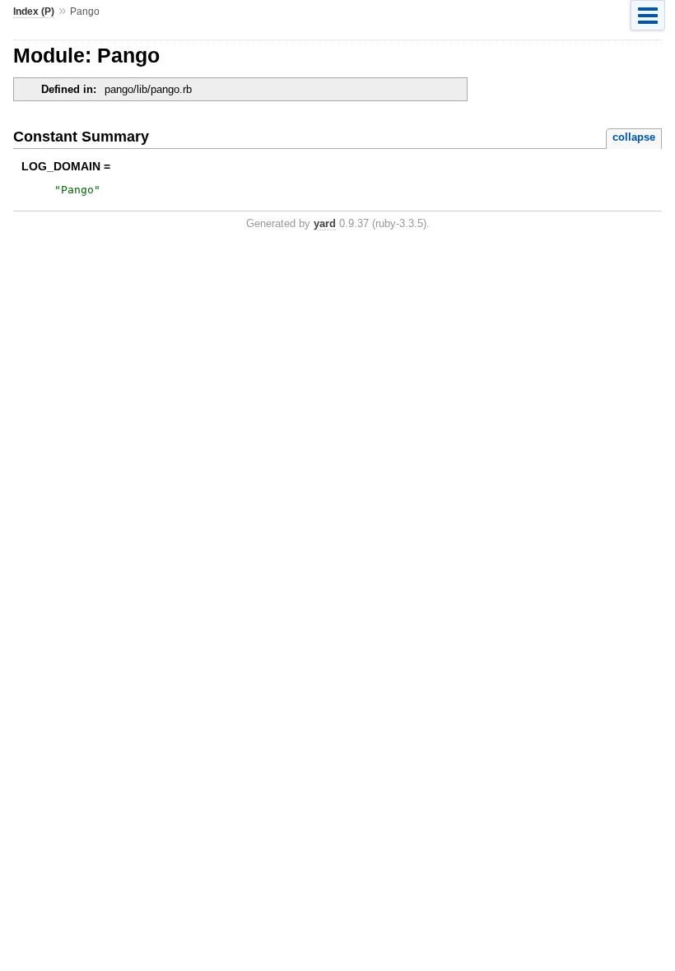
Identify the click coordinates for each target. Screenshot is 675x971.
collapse (633, 137)
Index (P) (33, 11)
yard (325, 223)
